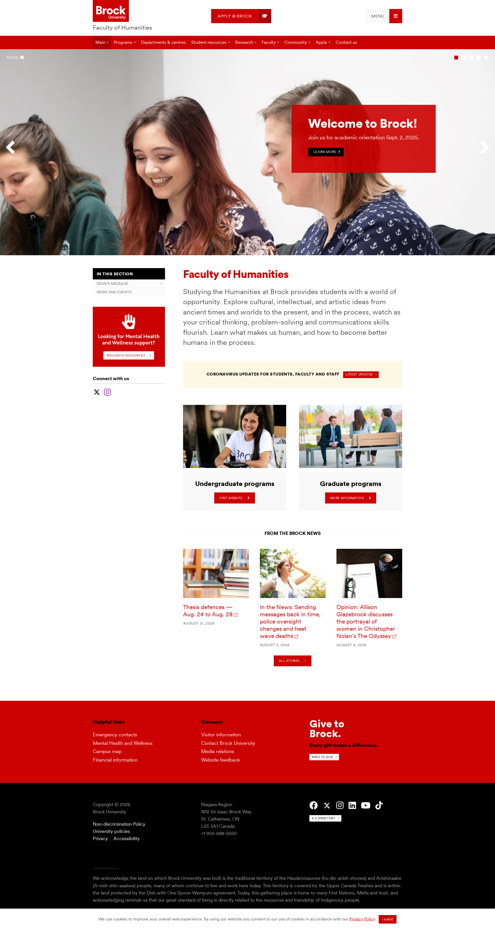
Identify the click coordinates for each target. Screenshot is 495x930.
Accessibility (126, 838)
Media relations (217, 751)
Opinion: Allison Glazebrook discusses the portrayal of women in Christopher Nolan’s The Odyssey (365, 621)
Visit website (230, 498)
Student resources (209, 42)
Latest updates (359, 374)
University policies (111, 831)
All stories (289, 661)
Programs (123, 42)
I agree (387, 919)
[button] (13, 152)
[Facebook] (313, 805)
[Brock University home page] (111, 11)
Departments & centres (163, 42)
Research (244, 42)
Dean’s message (112, 283)
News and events (114, 292)
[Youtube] (365, 805)
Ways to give (322, 757)
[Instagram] (107, 391)
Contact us (346, 42)
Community (295, 42)
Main (100, 42)
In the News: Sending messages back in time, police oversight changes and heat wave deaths (290, 621)
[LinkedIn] (352, 805)
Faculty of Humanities (122, 27)
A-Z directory (323, 818)
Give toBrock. (326, 729)
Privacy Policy (362, 919)
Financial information (115, 760)
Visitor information (221, 735)
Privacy (100, 838)
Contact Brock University (228, 743)
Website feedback (220, 760)
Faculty (269, 42)
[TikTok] (379, 805)
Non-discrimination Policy (119, 824)
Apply (321, 42)
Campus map (107, 751)
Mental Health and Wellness (123, 743)
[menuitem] (241, 16)
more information (347, 498)
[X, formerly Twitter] (97, 391)
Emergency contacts (115, 735)
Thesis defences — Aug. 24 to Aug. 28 (208, 610)
